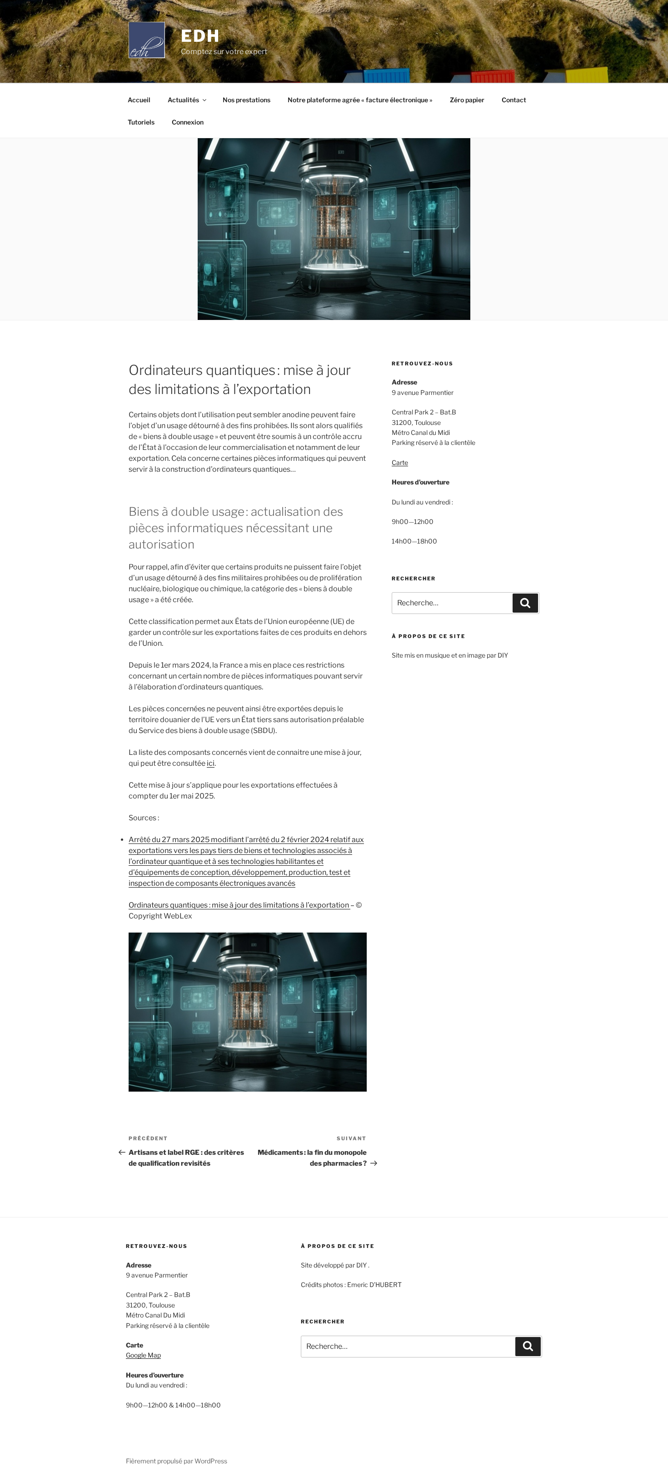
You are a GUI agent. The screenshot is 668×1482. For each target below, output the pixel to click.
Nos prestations (246, 100)
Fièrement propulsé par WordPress (176, 1461)
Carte (400, 462)
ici (210, 763)
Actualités (183, 100)
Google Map (143, 1355)
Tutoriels (141, 122)
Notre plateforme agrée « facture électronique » (360, 100)
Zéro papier (467, 100)
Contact (514, 100)
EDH (200, 36)
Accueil (139, 100)
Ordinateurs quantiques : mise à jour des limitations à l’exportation (239, 905)
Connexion (188, 122)
